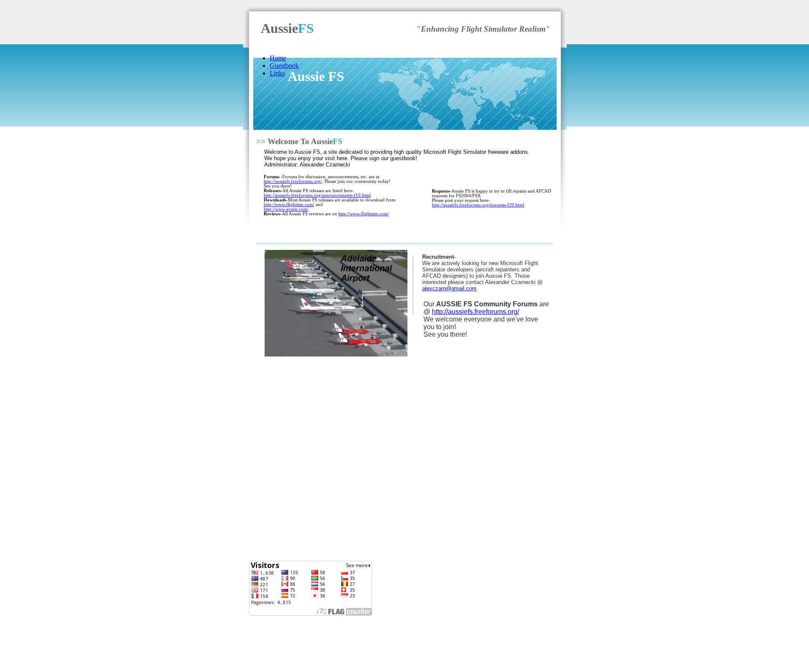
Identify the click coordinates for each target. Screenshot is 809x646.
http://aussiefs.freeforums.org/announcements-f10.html (317, 195)
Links (277, 73)
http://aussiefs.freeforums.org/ (293, 181)
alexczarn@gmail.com (449, 288)
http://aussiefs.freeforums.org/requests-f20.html (478, 205)
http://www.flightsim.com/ (289, 204)
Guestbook (284, 65)
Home (278, 58)
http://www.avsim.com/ (286, 209)
